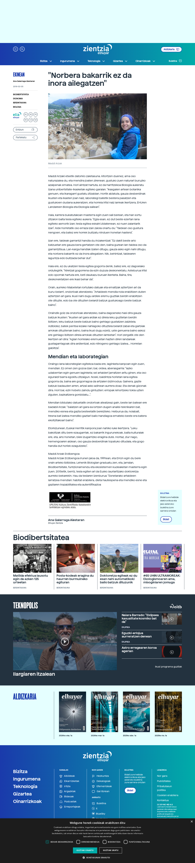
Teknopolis (25, 605)
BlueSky (100, 813)
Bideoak (69, 796)
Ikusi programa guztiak (168, 666)
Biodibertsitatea (21, 94)
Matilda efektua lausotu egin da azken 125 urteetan (30, 579)
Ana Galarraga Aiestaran (24, 81)
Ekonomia (18, 99)
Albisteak (69, 775)
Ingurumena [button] (67, 61)
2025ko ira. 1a (161, 735)
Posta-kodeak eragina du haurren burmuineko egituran (75, 579)
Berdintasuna (19, 103)
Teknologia (25, 786)
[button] (15, 48)
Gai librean (102, 791)
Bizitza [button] (43, 61)
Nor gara (162, 775)
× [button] (191, 821)
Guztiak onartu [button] (85, 850)
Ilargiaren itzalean (34, 674)
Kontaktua (163, 800)
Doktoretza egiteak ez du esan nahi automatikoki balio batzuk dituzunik (118, 579)
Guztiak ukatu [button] (110, 850)
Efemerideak (104, 786)
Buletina (173, 61)
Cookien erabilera (167, 795)
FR (36, 114)
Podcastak (70, 801)
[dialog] (97, 840)
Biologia (17, 107)
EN (26, 120)
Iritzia (67, 786)
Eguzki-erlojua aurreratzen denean (137, 634)
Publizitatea (163, 781)
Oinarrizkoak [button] (143, 61)
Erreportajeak (72, 806)
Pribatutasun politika (164, 788)
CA (31, 120)
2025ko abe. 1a (129, 735)
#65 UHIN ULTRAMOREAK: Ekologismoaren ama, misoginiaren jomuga (161, 579)
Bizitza (20, 771)
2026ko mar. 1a (97, 735)
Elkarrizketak (71, 781)
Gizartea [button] (118, 61)
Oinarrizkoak (27, 801)
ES (31, 114)
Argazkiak (70, 791)
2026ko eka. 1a (65, 735)
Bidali (166, 519)
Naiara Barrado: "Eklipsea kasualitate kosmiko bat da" (140, 618)
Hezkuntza (102, 775)
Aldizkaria (169, 49)
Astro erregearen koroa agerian (139, 649)
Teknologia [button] (94, 61)
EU (26, 114)
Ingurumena (27, 779)
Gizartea (22, 794)
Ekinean (19, 74)
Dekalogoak (103, 781)
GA (35, 120)
